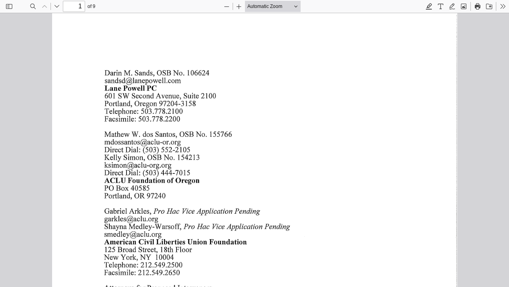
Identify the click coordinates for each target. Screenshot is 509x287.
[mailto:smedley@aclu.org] (132, 234)
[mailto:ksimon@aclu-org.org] (137, 165)
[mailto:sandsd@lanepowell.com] (143, 81)
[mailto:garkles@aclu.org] (131, 218)
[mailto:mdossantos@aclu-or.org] (142, 142)
